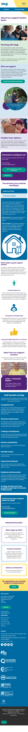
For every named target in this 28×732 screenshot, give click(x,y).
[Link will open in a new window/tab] (2, 644)
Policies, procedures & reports (10, 713)
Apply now (7, 175)
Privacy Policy (13, 715)
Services (6, 9)
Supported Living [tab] (8, 191)
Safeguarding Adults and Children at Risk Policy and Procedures (13, 638)
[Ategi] (4, 4)
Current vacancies (9, 513)
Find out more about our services (12, 81)
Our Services (4, 620)
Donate (14, 587)
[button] (4, 722)
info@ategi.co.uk (5, 613)
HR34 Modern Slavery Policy (8, 636)
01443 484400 (4, 611)
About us (3, 626)
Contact (5, 607)
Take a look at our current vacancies (14, 169)
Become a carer (5, 618)
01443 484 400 (6, 507)
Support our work (5, 624)
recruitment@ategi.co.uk (8, 508)
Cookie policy (21, 713)
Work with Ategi (19, 9)
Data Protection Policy (7, 641)
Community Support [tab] (9, 196)
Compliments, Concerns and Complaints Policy (13, 634)
